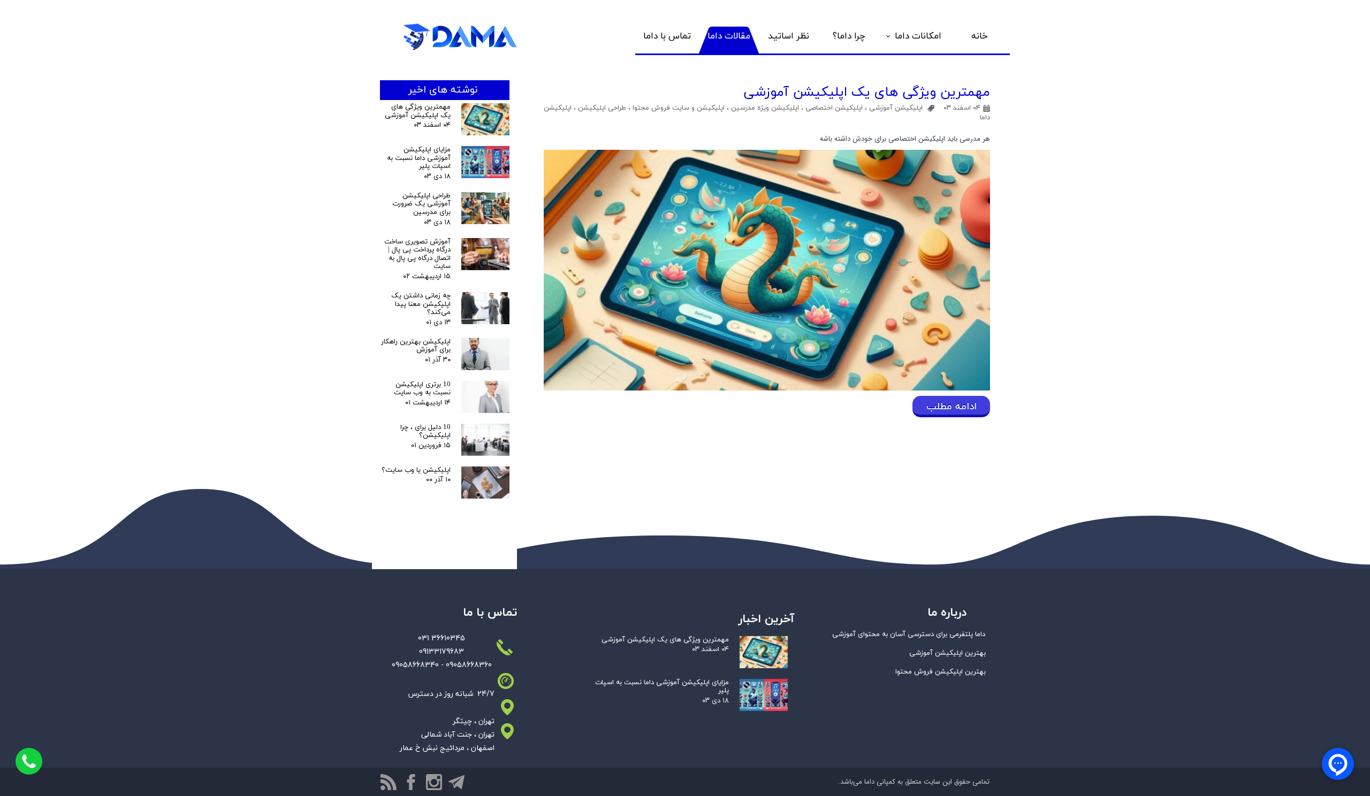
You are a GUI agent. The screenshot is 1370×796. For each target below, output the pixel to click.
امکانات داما (918, 36)
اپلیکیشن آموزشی (896, 108)
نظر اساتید (788, 36)
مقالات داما (728, 36)
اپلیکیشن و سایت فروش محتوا (679, 108)
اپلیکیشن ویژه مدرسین (765, 108)
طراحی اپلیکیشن (602, 108)
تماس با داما (667, 36)
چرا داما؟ (849, 36)
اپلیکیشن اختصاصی (834, 108)
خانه (979, 36)
